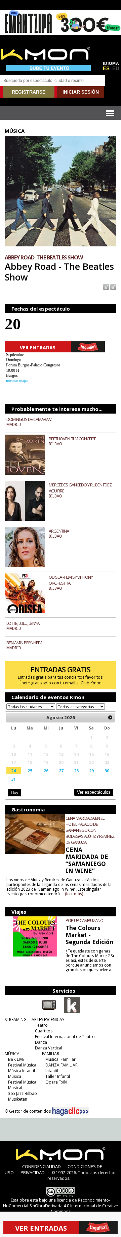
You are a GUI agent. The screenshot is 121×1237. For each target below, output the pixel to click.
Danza (41, 1042)
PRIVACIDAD (33, 1172)
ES (106, 68)
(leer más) (74, 894)
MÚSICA (12, 1053)
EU (115, 68)
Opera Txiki (56, 1082)
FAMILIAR (50, 1053)
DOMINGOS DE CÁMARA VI (29, 419)
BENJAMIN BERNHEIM (24, 643)
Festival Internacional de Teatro (65, 1036)
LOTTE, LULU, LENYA (22, 623)
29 (91, 770)
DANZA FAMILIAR (61, 1065)
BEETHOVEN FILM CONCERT (72, 439)
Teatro (41, 1025)
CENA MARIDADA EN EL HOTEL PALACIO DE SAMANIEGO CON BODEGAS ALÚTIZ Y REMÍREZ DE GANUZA (90, 830)
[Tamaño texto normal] (105, 287)
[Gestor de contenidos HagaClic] (70, 1111)
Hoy (14, 792)
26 (46, 770)
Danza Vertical (48, 1048)
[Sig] (110, 717)
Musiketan (17, 1099)
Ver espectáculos (94, 792)
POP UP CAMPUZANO (84, 920)
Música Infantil (21, 1071)
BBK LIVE (16, 1059)
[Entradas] (72, 1012)
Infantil (51, 1071)
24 (13, 770)
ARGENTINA (59, 531)
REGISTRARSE (28, 92)
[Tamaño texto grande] (112, 287)
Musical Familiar (60, 1059)
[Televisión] (49, 1012)
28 (76, 770)
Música (14, 1076)
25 (30, 770)
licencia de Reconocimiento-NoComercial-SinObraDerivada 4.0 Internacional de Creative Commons (60, 1205)
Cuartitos (43, 1031)
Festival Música (22, 1065)
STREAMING (16, 1019)
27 (61, 770)
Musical (15, 1088)
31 (13, 779)
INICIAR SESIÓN (81, 92)
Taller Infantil (57, 1076)
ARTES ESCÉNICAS (48, 1019)
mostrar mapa (17, 380)
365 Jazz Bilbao (22, 1093)
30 (107, 770)
